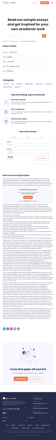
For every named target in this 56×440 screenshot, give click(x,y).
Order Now (45, 2)
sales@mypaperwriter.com (40, 403)
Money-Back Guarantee (39, 428)
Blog (7, 425)
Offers (4, 421)
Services (5, 417)
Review (37, 425)
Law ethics (48, 84)
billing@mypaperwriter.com (40, 413)
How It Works (21, 425)
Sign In (36, 2)
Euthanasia (19, 84)
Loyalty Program (25, 428)
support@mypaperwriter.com (40, 408)
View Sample (36, 379)
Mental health (29, 84)
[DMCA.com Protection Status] (6, 413)
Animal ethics (39, 84)
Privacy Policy (15, 428)
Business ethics (8, 87)
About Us (30, 425)
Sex (13, 84)
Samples (5, 41)
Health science (14, 41)
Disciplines (31, 417)
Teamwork (17, 87)
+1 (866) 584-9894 (37, 398)
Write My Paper (20, 379)
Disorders (6, 84)
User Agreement (46, 425)
